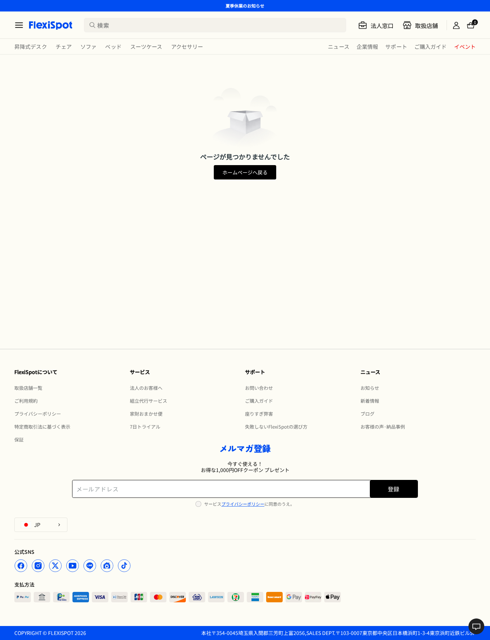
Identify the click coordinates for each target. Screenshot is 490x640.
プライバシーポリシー (242, 504)
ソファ (88, 46)
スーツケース (146, 46)
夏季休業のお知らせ (245, 6)
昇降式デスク (30, 46)
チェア (64, 46)
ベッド (113, 46)
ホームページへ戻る (245, 172)
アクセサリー (187, 46)
